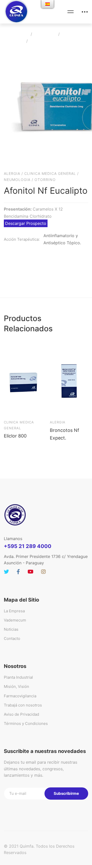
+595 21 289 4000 (27, 546)
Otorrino (45, 179)
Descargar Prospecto (25, 223)
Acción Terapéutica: (22, 239)
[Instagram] (43, 572)
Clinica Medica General (50, 173)
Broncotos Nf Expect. (64, 434)
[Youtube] (31, 572)
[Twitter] (6, 572)
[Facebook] (18, 572)
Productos (45, 34)
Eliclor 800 (15, 435)
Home (21, 34)
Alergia (69, 34)
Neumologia (17, 179)
